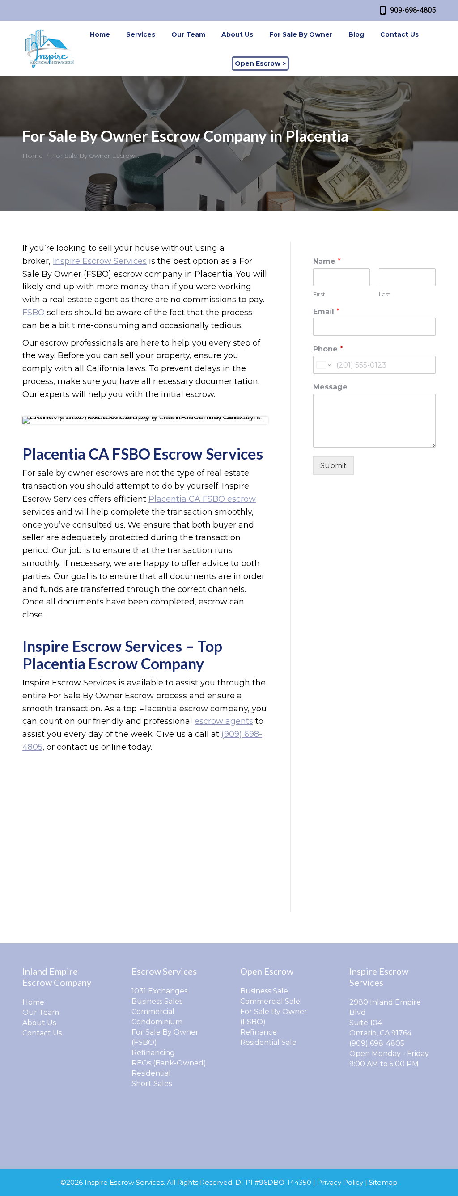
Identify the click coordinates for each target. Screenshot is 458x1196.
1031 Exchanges (159, 991)
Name (327, 261)
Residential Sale (268, 1042)
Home (33, 1002)
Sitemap (383, 1182)
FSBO (33, 312)
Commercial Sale (270, 1001)
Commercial (152, 1011)
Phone (328, 349)
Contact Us (42, 1033)
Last (384, 294)
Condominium (156, 1022)
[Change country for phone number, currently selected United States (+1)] (323, 365)
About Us (39, 1023)
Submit (333, 465)
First (319, 294)
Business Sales (156, 1001)
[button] (304, 12)
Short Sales (151, 1083)
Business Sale (264, 991)
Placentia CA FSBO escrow (202, 499)
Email (326, 311)
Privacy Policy (340, 1182)
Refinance (258, 1032)
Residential (151, 1073)
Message (330, 387)
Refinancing (153, 1052)
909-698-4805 (413, 10)
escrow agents (224, 721)
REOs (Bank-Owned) (168, 1063)
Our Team (40, 1012)
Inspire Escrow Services (100, 261)
